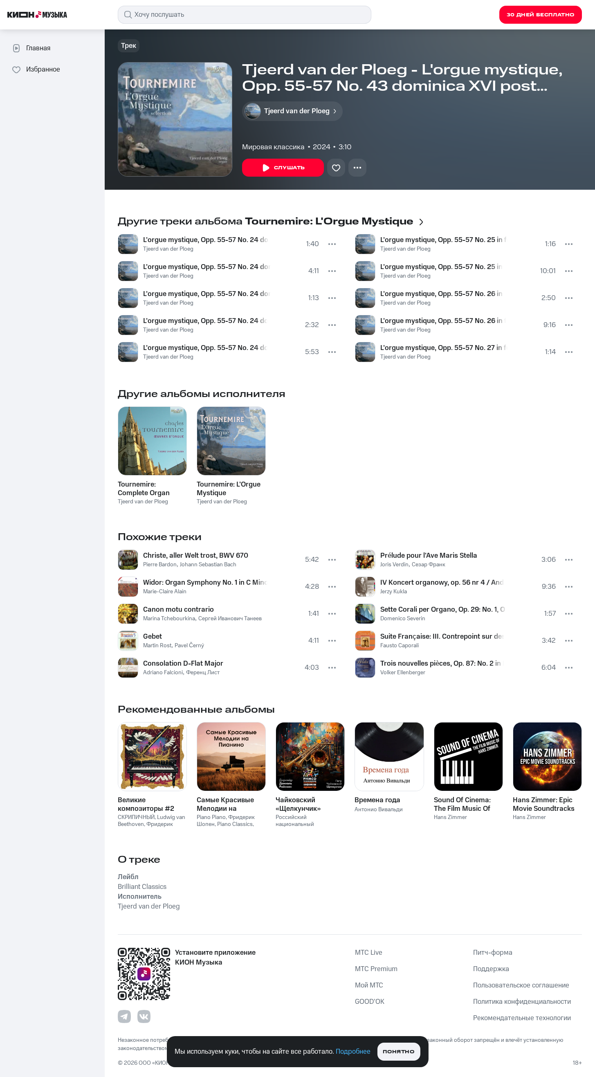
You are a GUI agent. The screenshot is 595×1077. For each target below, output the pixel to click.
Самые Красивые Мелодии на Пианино (225, 804)
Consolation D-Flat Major (183, 664)
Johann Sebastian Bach (208, 565)
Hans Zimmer (450, 817)
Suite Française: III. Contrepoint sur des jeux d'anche (442, 637)
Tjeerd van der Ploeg (168, 249)
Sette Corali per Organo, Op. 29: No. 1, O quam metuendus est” (443, 610)
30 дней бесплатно (541, 14)
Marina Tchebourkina (169, 619)
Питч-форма (492, 953)
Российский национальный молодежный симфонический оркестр (308, 827)
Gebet (152, 637)
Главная (38, 48)
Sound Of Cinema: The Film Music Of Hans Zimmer (462, 804)
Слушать (289, 167)
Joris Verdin (394, 565)
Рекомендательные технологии (522, 1018)
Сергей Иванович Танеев (230, 619)
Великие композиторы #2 (146, 804)
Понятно (398, 1051)
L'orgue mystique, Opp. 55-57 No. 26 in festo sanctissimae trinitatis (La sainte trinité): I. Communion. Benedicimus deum (442, 294)
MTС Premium (376, 969)
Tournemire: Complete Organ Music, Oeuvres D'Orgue (144, 488)
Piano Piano (211, 817)
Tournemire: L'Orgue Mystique (228, 488)
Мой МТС (369, 985)
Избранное (43, 69)
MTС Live (368, 953)
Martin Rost (157, 646)
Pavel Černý (189, 646)
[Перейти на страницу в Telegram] (124, 1016)
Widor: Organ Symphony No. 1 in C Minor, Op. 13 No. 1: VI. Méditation (205, 583)
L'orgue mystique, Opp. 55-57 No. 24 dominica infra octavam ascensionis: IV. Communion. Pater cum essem (205, 321)
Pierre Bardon (160, 565)
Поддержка (491, 969)
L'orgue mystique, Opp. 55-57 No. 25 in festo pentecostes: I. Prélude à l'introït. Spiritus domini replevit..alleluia (444, 240)
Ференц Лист (203, 673)
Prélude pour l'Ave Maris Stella (428, 556)
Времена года (377, 800)
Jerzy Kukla (393, 592)
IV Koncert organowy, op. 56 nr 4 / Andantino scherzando (442, 583)
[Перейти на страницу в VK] (143, 1016)
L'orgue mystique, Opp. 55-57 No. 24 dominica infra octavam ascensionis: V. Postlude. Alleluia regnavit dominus (205, 348)
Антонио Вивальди (379, 810)
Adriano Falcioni (163, 673)
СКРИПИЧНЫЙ (136, 817)
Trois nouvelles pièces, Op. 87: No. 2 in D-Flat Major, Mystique (442, 664)
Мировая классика (273, 147)
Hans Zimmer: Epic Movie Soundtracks (544, 804)
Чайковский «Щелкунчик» (298, 804)
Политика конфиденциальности (522, 1002)
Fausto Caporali (399, 646)
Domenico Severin (402, 619)
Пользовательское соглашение (521, 985)
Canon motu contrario (178, 610)
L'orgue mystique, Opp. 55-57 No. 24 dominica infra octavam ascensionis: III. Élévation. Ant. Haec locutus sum (207, 294)
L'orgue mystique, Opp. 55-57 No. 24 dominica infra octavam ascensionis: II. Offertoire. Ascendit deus (207, 267)
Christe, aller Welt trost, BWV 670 (195, 556)
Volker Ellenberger (402, 673)
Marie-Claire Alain (164, 592)
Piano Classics (235, 824)
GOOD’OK (369, 1002)
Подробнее (353, 1052)
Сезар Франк (428, 565)
